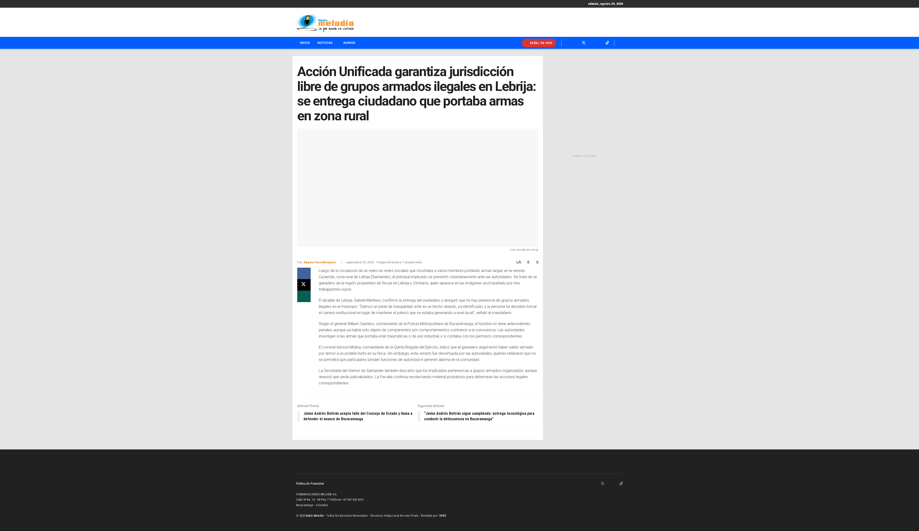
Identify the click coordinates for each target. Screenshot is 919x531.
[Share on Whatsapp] (304, 296)
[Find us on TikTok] (621, 484)
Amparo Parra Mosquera (319, 262)
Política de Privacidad (310, 483)
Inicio (305, 42)
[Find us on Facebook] (596, 484)
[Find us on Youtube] (615, 484)
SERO (442, 515)
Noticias (324, 42)
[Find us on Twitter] (603, 484)
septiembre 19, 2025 (360, 262)
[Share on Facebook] (304, 273)
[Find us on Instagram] (609, 484)
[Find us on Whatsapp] (590, 484)
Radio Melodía (315, 515)
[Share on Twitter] (304, 285)
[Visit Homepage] (325, 22)
